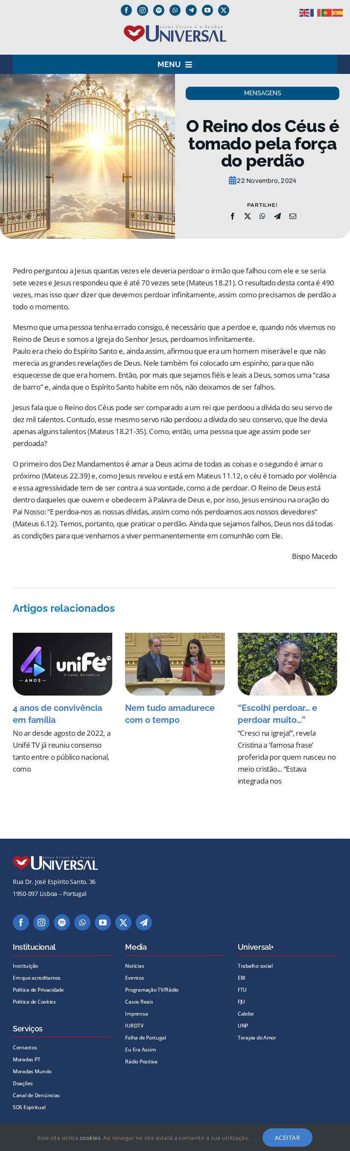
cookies (90, 1138)
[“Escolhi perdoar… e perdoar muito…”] (287, 664)
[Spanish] (338, 12)
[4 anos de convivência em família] (62, 664)
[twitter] (224, 10)
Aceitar (287, 1137)
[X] (247, 216)
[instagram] (143, 10)
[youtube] (207, 10)
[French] (315, 12)
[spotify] (159, 10)
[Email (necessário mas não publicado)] (292, 216)
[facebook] (126, 10)
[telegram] (144, 922)
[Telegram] (191, 10)
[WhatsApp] (262, 216)
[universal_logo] (175, 28)
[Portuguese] (326, 12)
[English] (304, 12)
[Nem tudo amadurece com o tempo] (175, 664)
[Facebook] (232, 216)
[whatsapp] (175, 10)
